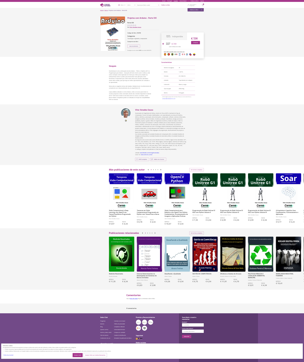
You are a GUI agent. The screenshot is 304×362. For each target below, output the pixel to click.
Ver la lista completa (196, 169)
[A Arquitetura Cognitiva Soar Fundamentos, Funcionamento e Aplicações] (288, 190)
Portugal (169, 1)
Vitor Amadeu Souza (135, 27)
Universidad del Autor (119, 329)
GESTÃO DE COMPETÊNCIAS (201, 274)
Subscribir (186, 336)
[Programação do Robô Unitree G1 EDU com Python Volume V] (205, 190)
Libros (106, 10)
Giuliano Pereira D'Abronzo (255, 280)
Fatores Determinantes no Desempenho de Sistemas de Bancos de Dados (147, 276)
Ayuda (202, 1)
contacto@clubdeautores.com (168, 98)
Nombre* (184, 322)
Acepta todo (77, 355)
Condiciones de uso (105, 338)
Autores (102, 324)
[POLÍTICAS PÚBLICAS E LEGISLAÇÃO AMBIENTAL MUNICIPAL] (260, 254)
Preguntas (102, 321)
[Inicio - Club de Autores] (105, 5)
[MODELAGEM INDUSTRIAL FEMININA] (288, 254)
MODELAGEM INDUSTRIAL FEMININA (284, 275)
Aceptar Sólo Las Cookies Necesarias (95, 355)
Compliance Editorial (119, 326)
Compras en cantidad (119, 332)
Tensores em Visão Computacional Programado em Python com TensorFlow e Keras (148, 212)
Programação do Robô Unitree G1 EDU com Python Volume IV (231, 211)
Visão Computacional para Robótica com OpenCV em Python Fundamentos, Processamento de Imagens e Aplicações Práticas (176, 213)
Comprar (195, 42)
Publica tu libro (195, 1)
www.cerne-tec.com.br (146, 154)
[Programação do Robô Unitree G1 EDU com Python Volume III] (260, 190)
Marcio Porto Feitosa (142, 280)
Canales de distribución (120, 335)
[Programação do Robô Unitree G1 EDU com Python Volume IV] (232, 190)
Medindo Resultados (116, 274)
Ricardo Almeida (113, 276)
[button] (148, 169)
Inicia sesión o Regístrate (193, 5)
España (176, 1)
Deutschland (183, 1)
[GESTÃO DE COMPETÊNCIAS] (205, 254)
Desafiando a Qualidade (173, 274)
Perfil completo (143, 159)
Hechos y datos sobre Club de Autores (105, 334)
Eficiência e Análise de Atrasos (230, 274)
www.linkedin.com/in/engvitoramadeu (149, 152)
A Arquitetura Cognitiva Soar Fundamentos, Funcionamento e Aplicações (287, 212)
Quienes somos (104, 329)
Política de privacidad (8, 355)
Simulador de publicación (122, 338)
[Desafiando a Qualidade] (177, 254)
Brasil (163, 1)
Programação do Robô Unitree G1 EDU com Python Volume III (259, 211)
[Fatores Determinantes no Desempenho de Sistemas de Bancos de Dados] (149, 254)
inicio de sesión (134, 298)
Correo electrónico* (187, 328)
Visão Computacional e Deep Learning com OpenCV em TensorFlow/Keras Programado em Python (120, 213)
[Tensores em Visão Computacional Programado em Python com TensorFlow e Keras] (149, 190)
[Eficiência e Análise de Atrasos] (232, 254)
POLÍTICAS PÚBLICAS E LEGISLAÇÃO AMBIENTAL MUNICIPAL (256, 276)
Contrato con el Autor (119, 321)
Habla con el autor (159, 159)
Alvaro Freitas (168, 276)
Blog (101, 326)
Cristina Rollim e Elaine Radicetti (284, 278)
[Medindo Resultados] (121, 254)
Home (101, 10)
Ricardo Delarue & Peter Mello (228, 276)
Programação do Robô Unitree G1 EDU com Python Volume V (203, 211)
